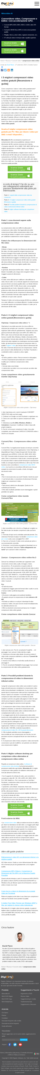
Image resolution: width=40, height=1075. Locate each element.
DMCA (10, 1055)
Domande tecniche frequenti (10, 1023)
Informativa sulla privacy (12, 1052)
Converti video (16, 60)
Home (2, 60)
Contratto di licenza (27, 1052)
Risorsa (8, 60)
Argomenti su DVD (26, 993)
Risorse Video (25, 996)
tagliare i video (11, 345)
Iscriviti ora (23, 1039)
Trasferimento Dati (26, 1001)
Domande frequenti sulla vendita (11, 1021)
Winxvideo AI (7, 13)
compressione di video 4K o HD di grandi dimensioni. (17, 730)
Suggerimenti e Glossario (28, 1004)
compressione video (10, 822)
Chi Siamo (5, 1012)
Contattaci (5, 1018)
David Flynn (10, 65)
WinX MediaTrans (7, 1001)
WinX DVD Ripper (7, 996)
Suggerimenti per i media (28, 999)
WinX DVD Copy (7, 999)
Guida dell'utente (7, 1026)
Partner (4, 1015)
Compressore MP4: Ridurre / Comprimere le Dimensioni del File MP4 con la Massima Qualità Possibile (18, 873)
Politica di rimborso (19, 1055)
